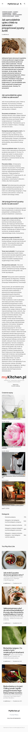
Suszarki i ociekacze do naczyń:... (12, 419)
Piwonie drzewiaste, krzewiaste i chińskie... (11, 447)
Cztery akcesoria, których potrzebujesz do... (13, 476)
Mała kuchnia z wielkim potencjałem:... (13, 505)
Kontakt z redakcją (15, 386)
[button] (2, 4)
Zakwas (17, 16)
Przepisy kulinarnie (17, 14)
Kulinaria (15, 11)
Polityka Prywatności (14, 718)
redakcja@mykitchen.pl (19, 727)
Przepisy (14, 13)
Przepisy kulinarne (6, 14)
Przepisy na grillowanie (8, 16)
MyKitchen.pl (13, 4)
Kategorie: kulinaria (7, 11)
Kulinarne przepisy (6, 13)
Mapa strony (15, 384)
